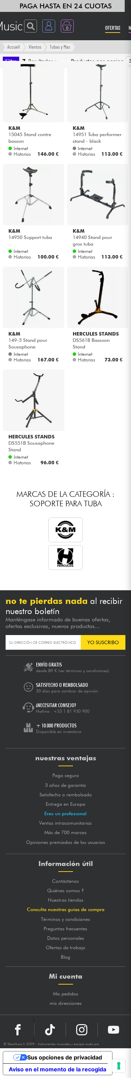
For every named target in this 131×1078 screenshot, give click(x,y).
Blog (65, 957)
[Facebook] (18, 1029)
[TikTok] (50, 1029)
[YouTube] (113, 1029)
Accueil (13, 47)
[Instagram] (81, 1029)
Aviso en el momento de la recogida (57, 1069)
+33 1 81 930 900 (71, 711)
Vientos (35, 47)
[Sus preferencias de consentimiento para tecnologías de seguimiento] (118, 1065)
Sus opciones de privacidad (64, 1057)
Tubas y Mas (60, 47)
